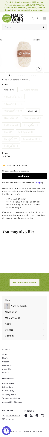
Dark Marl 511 (11, 139)
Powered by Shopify (33, 431)
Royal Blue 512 (32, 125)
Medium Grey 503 (33, 118)
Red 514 (9, 132)
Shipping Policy (9, 394)
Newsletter (7, 365)
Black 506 (32, 111)
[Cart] (38, 18)
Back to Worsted (26, 282)
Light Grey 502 (12, 125)
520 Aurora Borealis (30, 90)
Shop (4, 354)
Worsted (25, 80)
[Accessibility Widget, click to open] (6, 430)
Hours (5, 358)
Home (4, 80)
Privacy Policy (8, 387)
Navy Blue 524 (12, 118)
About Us (6, 369)
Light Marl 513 (12, 146)
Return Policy (8, 391)
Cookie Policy (8, 383)
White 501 (9, 90)
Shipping (5, 171)
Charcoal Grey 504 (14, 111)
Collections (14, 80)
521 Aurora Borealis (14, 97)
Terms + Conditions (11, 398)
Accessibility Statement (12, 402)
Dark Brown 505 (26, 132)
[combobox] (24, 27)
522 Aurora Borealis (14, 104)
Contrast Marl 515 (32, 139)
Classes (5, 362)
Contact (5, 373)
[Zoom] (38, 68)
